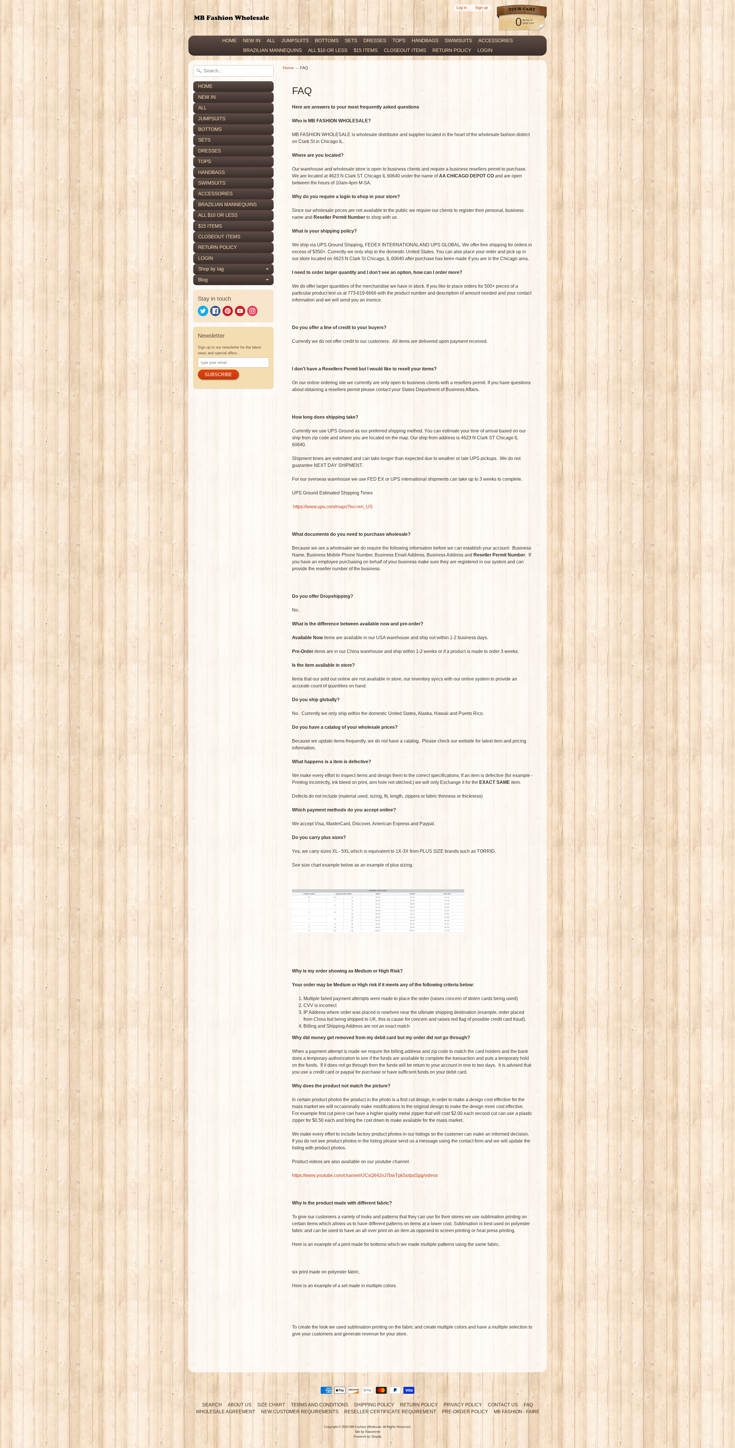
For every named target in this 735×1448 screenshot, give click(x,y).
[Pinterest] (228, 311)
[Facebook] (215, 311)
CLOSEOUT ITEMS (405, 50)
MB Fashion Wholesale (365, 1426)
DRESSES (374, 40)
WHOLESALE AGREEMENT (225, 1411)
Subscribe (218, 374)
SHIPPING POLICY (374, 1404)
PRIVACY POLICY (463, 1404)
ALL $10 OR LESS (327, 50)
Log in (462, 8)
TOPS (398, 40)
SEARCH (212, 1404)
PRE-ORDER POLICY (465, 1411)
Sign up (481, 8)
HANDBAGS (425, 40)
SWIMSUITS (458, 40)
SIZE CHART (271, 1404)
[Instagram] (252, 311)
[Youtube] (240, 311)
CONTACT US (503, 1404)
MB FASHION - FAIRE (516, 1411)
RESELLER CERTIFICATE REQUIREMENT (390, 1411)
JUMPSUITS (295, 40)
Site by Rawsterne (367, 1431)
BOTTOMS (327, 40)
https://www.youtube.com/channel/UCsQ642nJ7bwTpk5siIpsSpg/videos (365, 1175)
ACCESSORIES (495, 40)
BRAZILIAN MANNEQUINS (272, 50)
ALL (271, 40)
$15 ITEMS (366, 50)
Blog (203, 280)
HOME (229, 40)
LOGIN (484, 50)
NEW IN (251, 40)
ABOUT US (240, 1404)
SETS (351, 40)
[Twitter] (203, 311)
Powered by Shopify (368, 1436)
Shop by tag (211, 269)
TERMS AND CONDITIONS (319, 1404)
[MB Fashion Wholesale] (231, 18)
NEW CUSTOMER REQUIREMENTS (300, 1411)
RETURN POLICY (451, 50)
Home (288, 68)
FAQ (528, 1404)
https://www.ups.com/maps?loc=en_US (333, 506)
